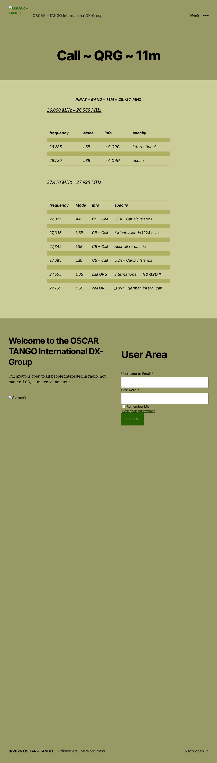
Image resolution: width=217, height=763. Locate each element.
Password (130, 390)
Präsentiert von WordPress (81, 751)
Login (132, 419)
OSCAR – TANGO (38, 751)
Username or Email (137, 373)
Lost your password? (138, 411)
